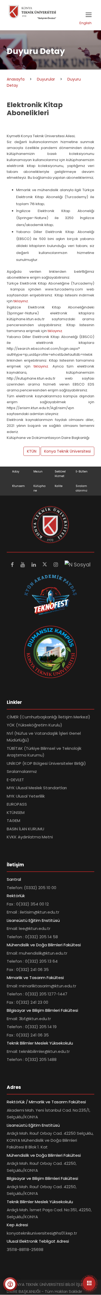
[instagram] (56, 564)
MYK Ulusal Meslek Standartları (37, 788)
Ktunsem (18, 486)
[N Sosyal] (77, 564)
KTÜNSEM (16, 812)
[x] (45, 564)
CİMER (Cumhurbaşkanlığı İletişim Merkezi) (48, 717)
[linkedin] (34, 564)
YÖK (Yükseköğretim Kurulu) (34, 725)
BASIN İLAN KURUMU (25, 829)
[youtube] (23, 564)
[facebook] (13, 564)
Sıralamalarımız (22, 771)
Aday (15, 472)
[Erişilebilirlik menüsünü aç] (10, 1284)
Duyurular (46, 79)
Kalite (58, 486)
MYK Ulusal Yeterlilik (26, 796)
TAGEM (13, 820)
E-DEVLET (15, 780)
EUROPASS (17, 804)
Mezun (38, 472)
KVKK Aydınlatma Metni (30, 837)
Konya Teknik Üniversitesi (67, 451)
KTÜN (31, 451)
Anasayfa (16, 79)
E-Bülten (82, 472)
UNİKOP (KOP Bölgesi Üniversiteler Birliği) (46, 763)
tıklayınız (41, 366)
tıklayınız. (21, 301)
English (85, 23)
